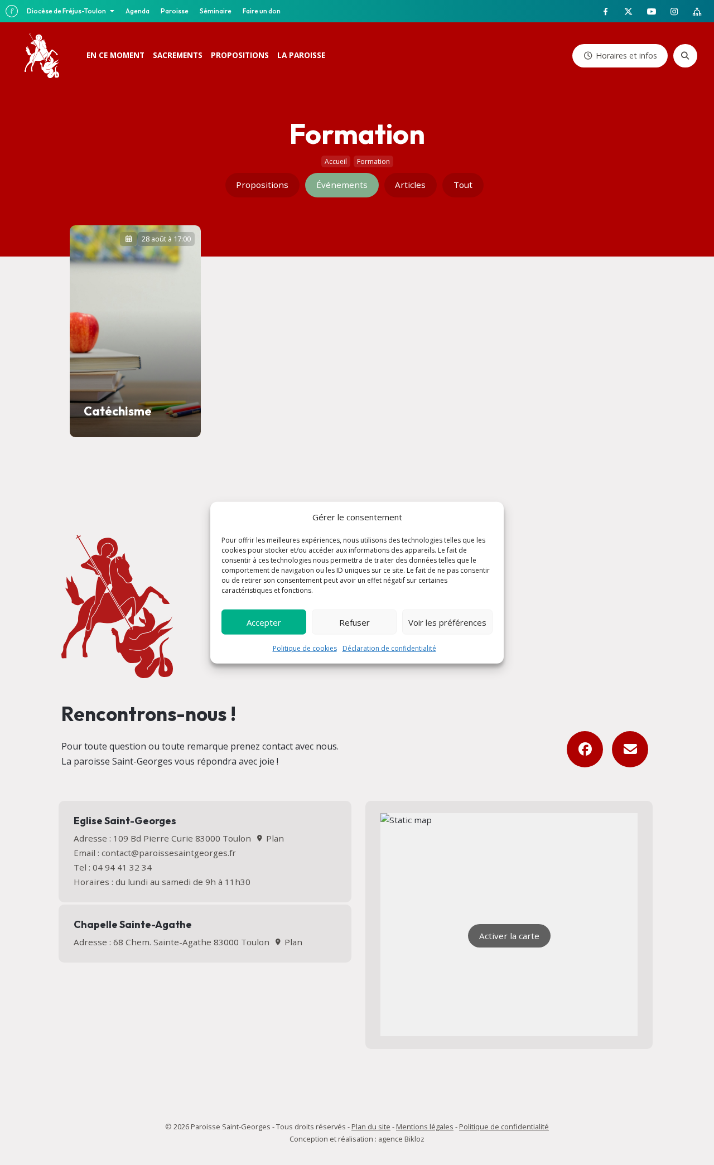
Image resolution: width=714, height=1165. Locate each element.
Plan (273, 838)
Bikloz (414, 1139)
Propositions (262, 184)
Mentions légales (425, 1127)
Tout (463, 184)
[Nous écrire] (630, 749)
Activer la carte (509, 935)
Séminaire (215, 11)
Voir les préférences (447, 621)
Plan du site (370, 1127)
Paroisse (175, 11)
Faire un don (262, 11)
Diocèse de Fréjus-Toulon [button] (67, 11)
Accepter (264, 621)
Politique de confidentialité (504, 1127)
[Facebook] (585, 749)
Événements (342, 184)
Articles (410, 184)
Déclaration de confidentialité (389, 648)
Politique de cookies (305, 648)
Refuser (354, 621)
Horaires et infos (626, 55)
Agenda (137, 11)
